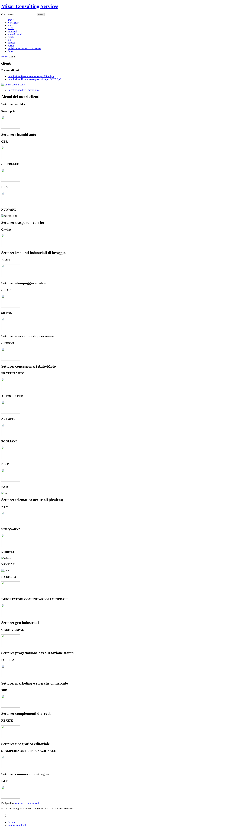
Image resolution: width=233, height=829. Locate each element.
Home (4, 56)
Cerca (4, 14)
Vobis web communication (28, 803)
